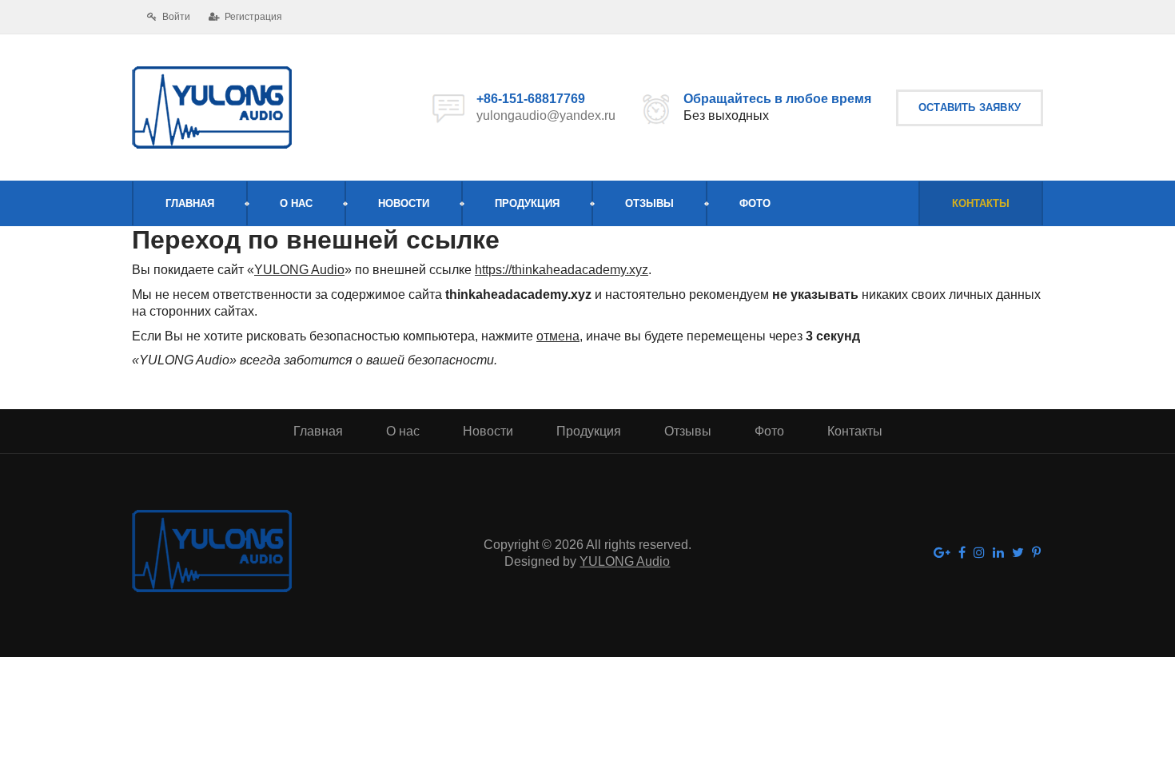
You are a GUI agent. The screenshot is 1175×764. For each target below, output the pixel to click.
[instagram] (979, 553)
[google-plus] (942, 553)
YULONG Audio (299, 270)
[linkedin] (998, 553)
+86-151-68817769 (530, 98)
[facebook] (962, 553)
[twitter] (1018, 553)
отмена (558, 336)
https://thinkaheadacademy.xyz (561, 270)
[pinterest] (1036, 553)
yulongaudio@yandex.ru (545, 115)
